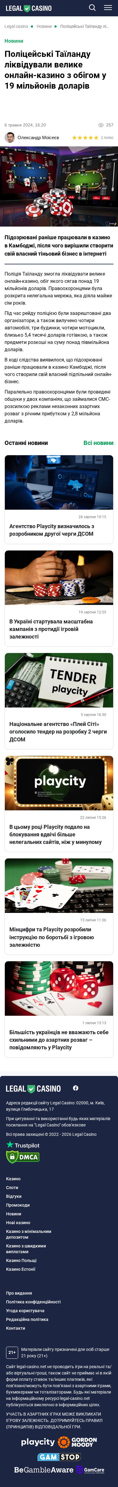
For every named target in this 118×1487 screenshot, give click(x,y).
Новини (14, 41)
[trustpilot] (59, 1146)
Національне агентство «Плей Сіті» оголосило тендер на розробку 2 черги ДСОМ (58, 731)
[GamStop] (59, 1458)
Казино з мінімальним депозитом (28, 1234)
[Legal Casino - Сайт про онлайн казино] (25, 8)
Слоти (12, 1187)
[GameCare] (90, 1471)
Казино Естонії (20, 1269)
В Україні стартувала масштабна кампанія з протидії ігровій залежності (51, 629)
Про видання (19, 1293)
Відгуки (13, 1196)
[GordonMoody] (77, 1443)
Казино (13, 1178)
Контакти (15, 1328)
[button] (92, 8)
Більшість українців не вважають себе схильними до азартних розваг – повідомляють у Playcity (59, 1040)
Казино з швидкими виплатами (26, 1249)
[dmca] (59, 1157)
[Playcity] (38, 1443)
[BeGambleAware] (44, 1471)
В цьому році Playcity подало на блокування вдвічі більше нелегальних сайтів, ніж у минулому (55, 834)
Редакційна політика (27, 1319)
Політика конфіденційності (33, 1301)
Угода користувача (25, 1310)
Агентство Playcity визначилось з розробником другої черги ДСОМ (51, 530)
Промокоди (18, 1205)
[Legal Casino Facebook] (76, 1089)
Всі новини (98, 442)
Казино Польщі (21, 1260)
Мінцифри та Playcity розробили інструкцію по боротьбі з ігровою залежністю (51, 937)
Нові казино (18, 1222)
